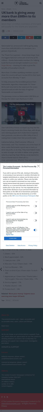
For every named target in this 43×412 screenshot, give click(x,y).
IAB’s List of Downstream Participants (24, 196)
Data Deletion (10, 245)
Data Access (21, 245)
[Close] (39, 167)
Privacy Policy (32, 245)
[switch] (35, 206)
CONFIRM (12, 238)
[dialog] (21, 206)
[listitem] (21, 202)
